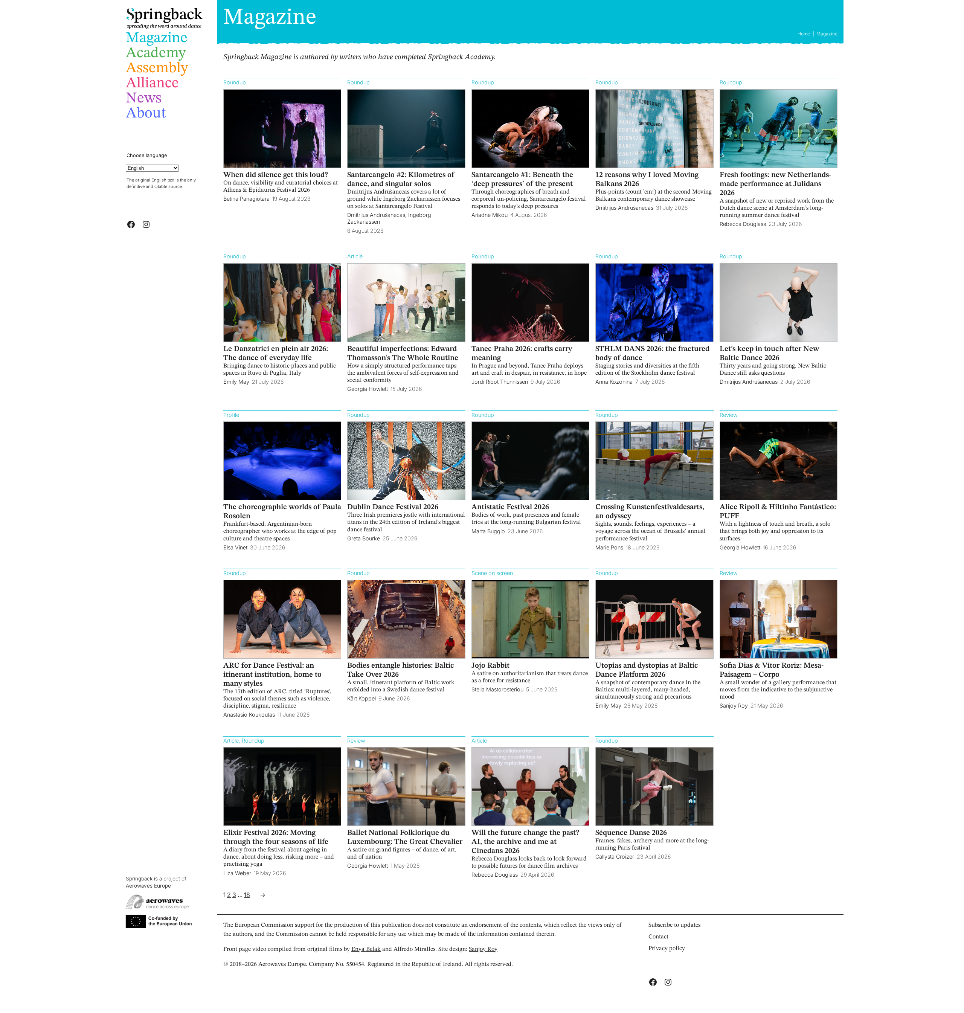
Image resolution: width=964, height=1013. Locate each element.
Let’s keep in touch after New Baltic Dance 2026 (769, 353)
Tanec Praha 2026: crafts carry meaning (521, 353)
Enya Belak (366, 949)
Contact (658, 937)
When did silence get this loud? (275, 175)
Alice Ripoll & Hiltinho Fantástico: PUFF (778, 511)
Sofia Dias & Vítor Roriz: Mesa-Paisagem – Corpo (772, 670)
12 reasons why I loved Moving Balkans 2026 (647, 179)
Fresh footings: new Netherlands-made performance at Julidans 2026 (775, 184)
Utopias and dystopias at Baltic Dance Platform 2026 (646, 670)
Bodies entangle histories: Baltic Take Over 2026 (400, 670)
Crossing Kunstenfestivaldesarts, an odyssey (649, 511)
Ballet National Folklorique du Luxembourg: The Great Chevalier (404, 837)
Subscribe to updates (674, 925)
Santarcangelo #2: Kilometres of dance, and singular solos (401, 179)
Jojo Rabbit (490, 666)
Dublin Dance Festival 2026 (392, 507)
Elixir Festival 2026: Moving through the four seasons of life (275, 837)
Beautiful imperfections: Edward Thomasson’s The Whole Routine (402, 353)
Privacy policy (666, 949)
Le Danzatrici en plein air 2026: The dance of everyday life (275, 353)
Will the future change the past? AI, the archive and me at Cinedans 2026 (525, 842)
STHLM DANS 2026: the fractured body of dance (652, 353)
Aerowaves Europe (148, 886)
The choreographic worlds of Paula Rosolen (282, 511)
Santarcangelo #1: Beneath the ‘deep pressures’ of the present (522, 179)
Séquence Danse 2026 (631, 833)
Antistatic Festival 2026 (510, 507)
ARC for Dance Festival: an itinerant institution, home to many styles (272, 675)
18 (247, 895)
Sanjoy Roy (483, 949)
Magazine (269, 17)
